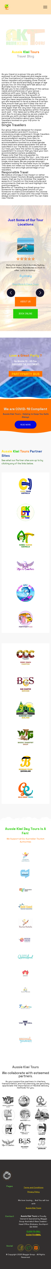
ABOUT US (25, 301)
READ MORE (25, 424)
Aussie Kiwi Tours (33, 1208)
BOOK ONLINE (25, 313)
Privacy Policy (33, 1192)
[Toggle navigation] (45, 7)
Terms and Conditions (33, 1187)
